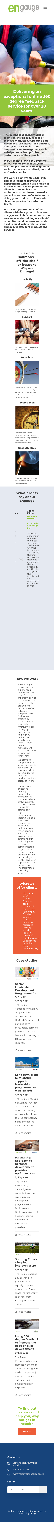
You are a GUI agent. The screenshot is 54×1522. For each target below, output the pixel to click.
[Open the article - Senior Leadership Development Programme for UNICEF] (27, 973)
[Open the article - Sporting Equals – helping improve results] (27, 1249)
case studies (24, 1050)
